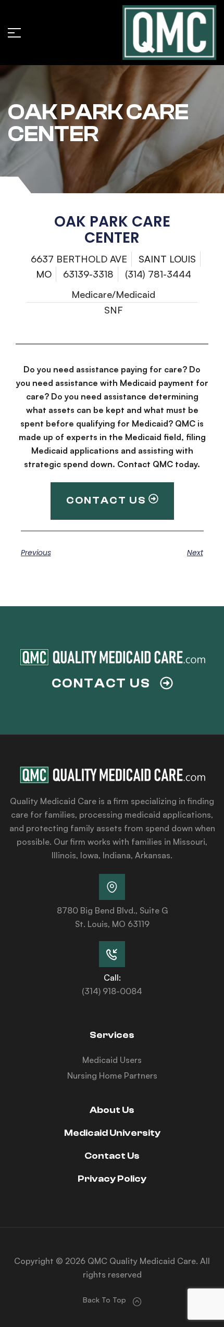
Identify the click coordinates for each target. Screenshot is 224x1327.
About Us (112, 1110)
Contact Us (112, 1155)
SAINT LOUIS (167, 259)
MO (44, 274)
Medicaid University (112, 1133)
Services (112, 1035)
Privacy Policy (112, 1178)
